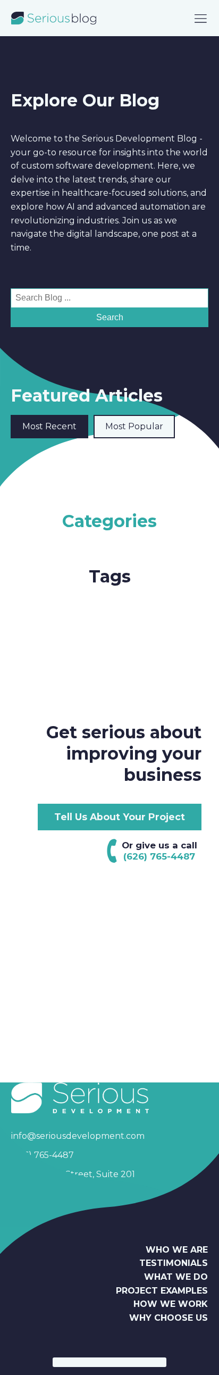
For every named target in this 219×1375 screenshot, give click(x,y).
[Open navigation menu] (200, 18)
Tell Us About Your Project (119, 816)
